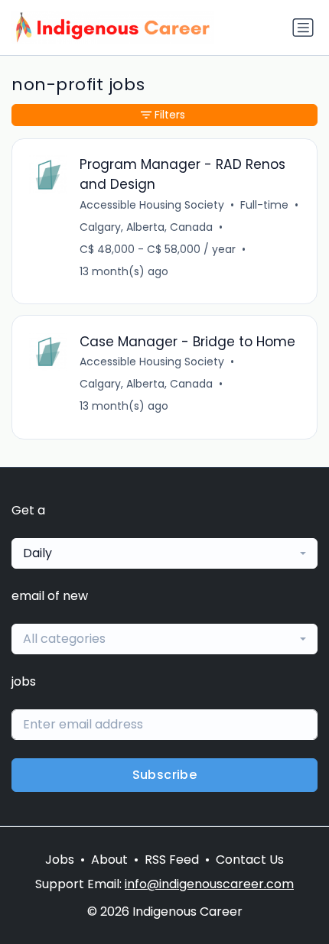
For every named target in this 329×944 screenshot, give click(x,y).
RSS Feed (172, 859)
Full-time (264, 204)
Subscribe (164, 774)
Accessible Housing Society (152, 204)
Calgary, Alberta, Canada (146, 227)
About (109, 859)
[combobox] (164, 553)
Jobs (59, 859)
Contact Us (250, 859)
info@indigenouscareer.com (209, 884)
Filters (170, 114)
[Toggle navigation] (303, 27)
